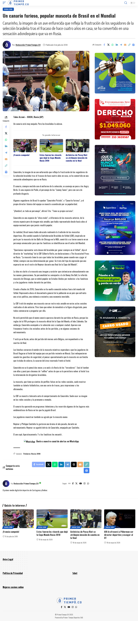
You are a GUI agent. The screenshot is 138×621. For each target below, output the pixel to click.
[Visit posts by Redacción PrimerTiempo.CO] (7, 45)
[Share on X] (108, 45)
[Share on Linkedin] (117, 45)
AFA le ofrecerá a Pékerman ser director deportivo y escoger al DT (118, 535)
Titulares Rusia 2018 (31, 453)
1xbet (74, 573)
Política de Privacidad (13, 573)
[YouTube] (80, 483)
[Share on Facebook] (104, 45)
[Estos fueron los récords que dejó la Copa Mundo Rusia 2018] (52, 518)
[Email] (125, 45)
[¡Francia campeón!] (18, 518)
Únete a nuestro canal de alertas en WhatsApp (57, 441)
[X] (76, 483)
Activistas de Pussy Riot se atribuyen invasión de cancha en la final (76, 158)
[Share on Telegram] (121, 45)
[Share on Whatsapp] (112, 45)
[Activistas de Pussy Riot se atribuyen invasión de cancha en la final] (85, 518)
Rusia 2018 (8, 9)
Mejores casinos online (13, 587)
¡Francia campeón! (21, 155)
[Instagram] (84, 483)
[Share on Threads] (74, 464)
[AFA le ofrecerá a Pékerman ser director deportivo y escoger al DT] (119, 518)
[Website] (69, 483)
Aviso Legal (8, 559)
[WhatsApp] (88, 483)
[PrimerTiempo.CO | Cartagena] (18, 3)
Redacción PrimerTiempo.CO (28, 44)
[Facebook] (73, 483)
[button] (5, 3)
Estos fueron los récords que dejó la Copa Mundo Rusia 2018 (50, 158)
